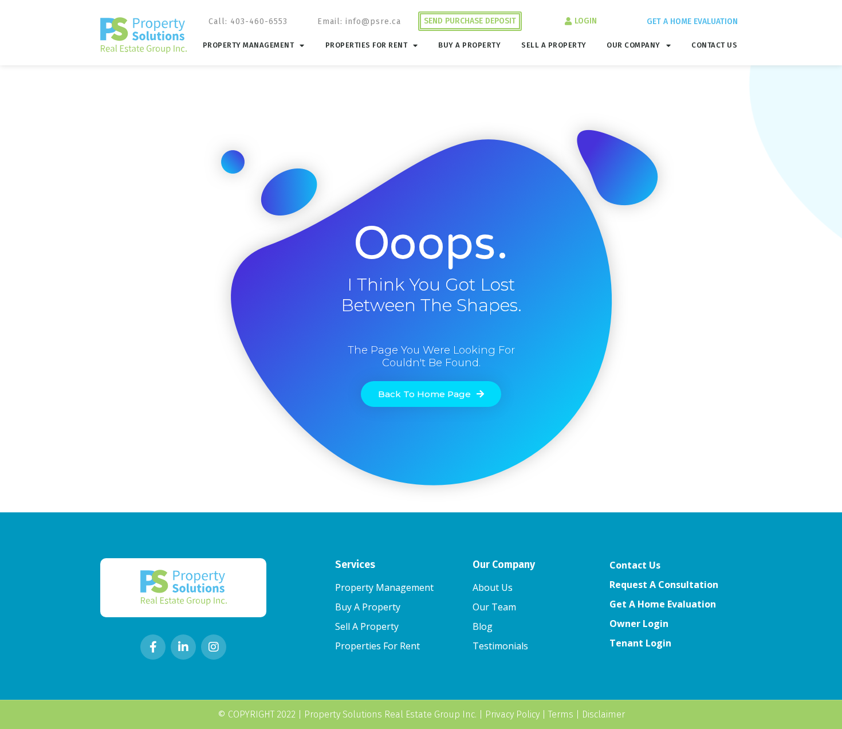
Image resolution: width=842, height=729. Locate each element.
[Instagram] (213, 647)
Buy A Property (469, 45)
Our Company (633, 45)
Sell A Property (554, 45)
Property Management (248, 45)
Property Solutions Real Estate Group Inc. (390, 714)
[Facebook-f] (153, 647)
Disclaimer (603, 714)
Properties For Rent (366, 45)
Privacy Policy (512, 714)
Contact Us (714, 45)
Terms (560, 714)
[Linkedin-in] (183, 647)
